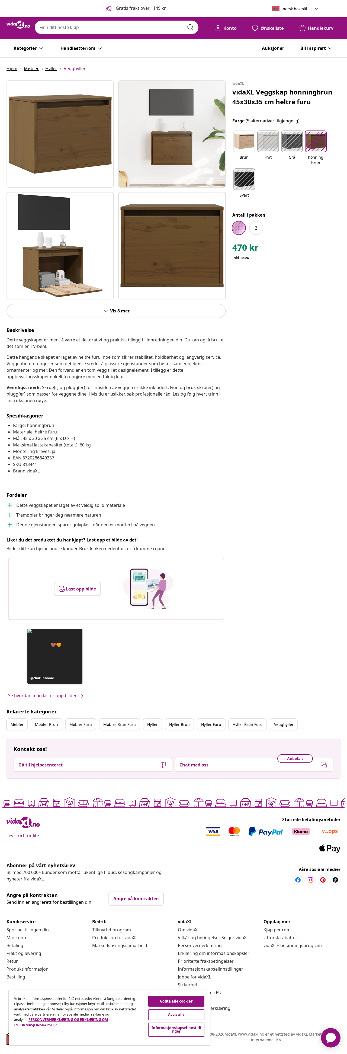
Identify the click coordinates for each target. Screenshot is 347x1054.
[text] (245, 249)
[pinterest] (323, 880)
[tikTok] (335, 880)
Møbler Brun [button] (46, 724)
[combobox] (116, 27)
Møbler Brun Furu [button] (119, 724)
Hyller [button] (152, 724)
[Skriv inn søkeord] (190, 27)
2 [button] (256, 228)
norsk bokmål (295, 8)
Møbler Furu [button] (80, 724)
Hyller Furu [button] (211, 724)
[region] (109, 1017)
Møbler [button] (17, 724)
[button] (135, 8)
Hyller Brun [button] (179, 724)
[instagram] (310, 880)
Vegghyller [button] (284, 724)
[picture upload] (148, 589)
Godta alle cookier (176, 1001)
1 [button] (238, 228)
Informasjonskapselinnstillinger (210, 969)
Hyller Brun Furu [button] (248, 724)
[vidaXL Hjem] (18, 25)
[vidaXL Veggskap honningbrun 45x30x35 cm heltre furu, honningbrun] (60, 134)
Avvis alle (176, 1014)
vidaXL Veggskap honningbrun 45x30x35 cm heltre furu (282, 96)
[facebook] (298, 880)
